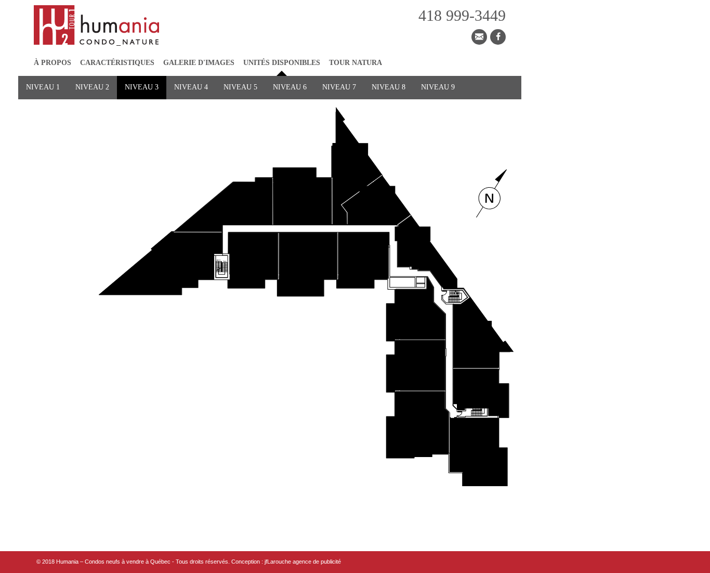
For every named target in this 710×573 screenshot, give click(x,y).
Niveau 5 (240, 87)
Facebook (498, 37)
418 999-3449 (462, 15)
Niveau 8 (388, 87)
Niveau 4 (191, 87)
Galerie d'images (198, 63)
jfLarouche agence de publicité (303, 561)
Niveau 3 (142, 87)
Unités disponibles (281, 63)
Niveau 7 (339, 87)
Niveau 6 (290, 87)
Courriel (479, 37)
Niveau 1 (43, 87)
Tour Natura (355, 63)
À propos (52, 63)
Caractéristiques (117, 63)
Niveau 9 (438, 87)
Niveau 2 (92, 87)
